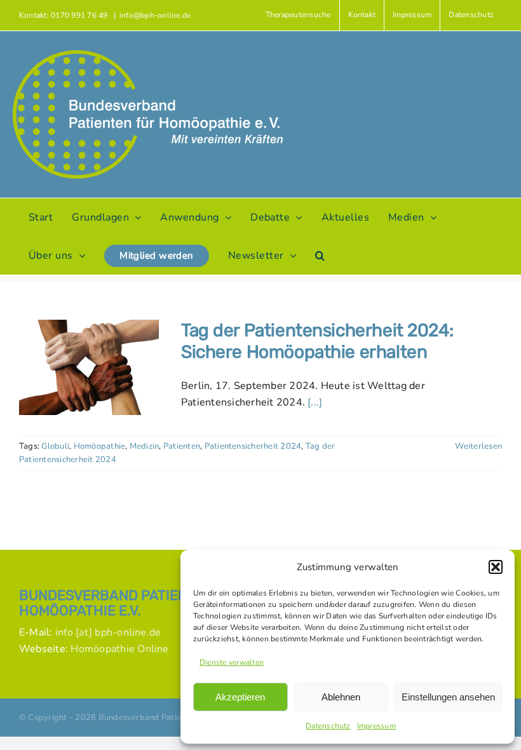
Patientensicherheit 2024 (253, 446)
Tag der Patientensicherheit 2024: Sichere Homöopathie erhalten (317, 341)
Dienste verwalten (232, 662)
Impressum (376, 726)
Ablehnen (340, 697)
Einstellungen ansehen (448, 697)
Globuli (55, 446)
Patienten (181, 446)
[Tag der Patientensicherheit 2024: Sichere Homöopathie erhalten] (89, 367)
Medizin (144, 446)
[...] (315, 402)
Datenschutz (328, 726)
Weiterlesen (478, 446)
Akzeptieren (240, 697)
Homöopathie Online (119, 649)
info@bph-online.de (155, 15)
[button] (495, 567)
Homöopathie (100, 446)
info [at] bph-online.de (108, 632)
